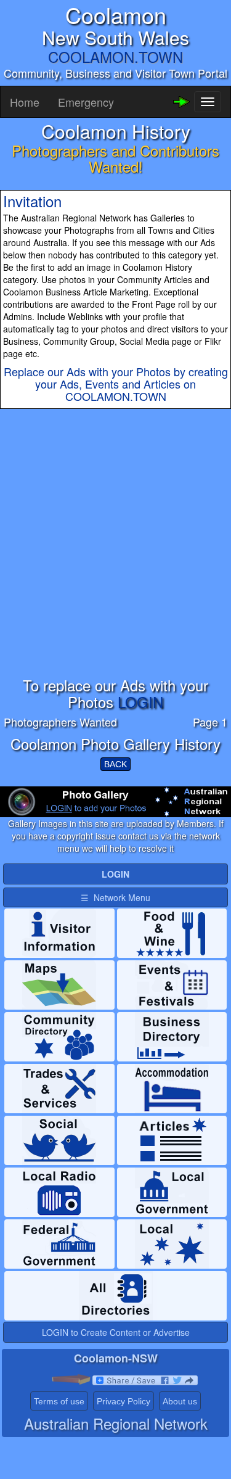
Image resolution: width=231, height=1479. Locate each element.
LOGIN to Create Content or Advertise (116, 1332)
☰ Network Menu (115, 897)
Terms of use (59, 1401)
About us (180, 1401)
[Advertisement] (115, 561)
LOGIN (140, 701)
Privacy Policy (123, 1401)
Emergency (86, 102)
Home (24, 102)
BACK (115, 764)
